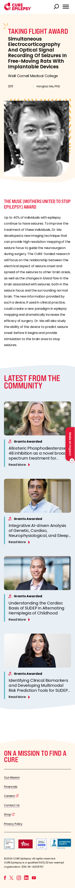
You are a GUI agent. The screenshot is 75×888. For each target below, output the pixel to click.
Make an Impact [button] (70, 444)
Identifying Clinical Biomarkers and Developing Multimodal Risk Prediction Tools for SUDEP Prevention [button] (38, 688)
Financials (10, 787)
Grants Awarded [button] (28, 441)
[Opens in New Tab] (9, 848)
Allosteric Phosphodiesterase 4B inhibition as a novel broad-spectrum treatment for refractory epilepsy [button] (39, 455)
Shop (7, 814)
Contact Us (12, 805)
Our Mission (12, 777)
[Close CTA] (71, 460)
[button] (17, 9)
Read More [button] (17, 464)
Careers (9, 796)
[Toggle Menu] (66, 6)
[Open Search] (57, 7)
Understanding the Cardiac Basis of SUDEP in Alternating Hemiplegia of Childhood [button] (36, 608)
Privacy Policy (13, 824)
